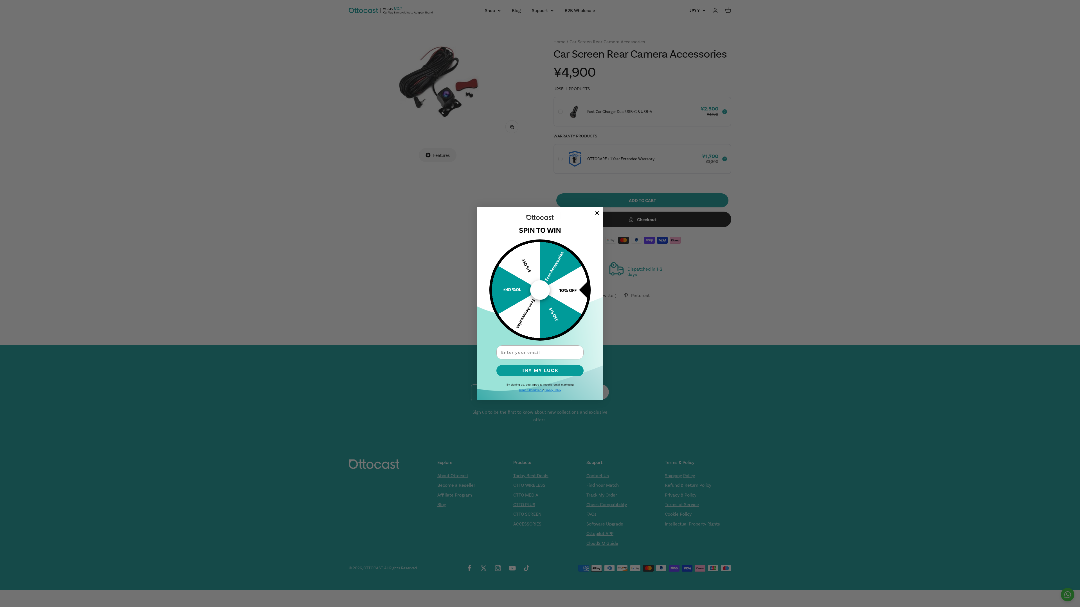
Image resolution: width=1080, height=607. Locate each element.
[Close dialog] (597, 213)
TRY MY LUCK (540, 370)
